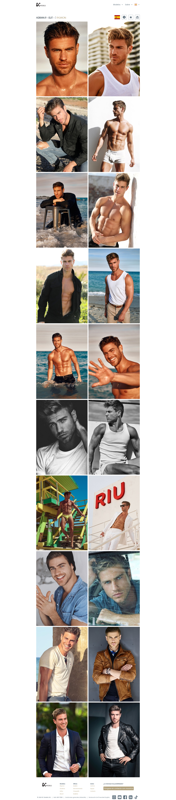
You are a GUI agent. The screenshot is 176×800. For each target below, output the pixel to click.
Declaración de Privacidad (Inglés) (99, 797)
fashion (61, 17)
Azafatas (75, 794)
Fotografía (76, 791)
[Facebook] (125, 797)
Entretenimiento (77, 788)
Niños (61, 791)
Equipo (92, 788)
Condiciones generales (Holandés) (75, 797)
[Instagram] (114, 797)
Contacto (92, 791)
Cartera (92, 786)
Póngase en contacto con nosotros (118, 788)
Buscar (62, 794)
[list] (118, 4)
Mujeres (62, 786)
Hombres (62, 788)
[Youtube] (119, 797)
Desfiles (75, 786)
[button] (124, 17)
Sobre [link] (127, 4)
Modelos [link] (116, 4)
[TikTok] (136, 797)
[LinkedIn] (130, 797)
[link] (137, 4)
